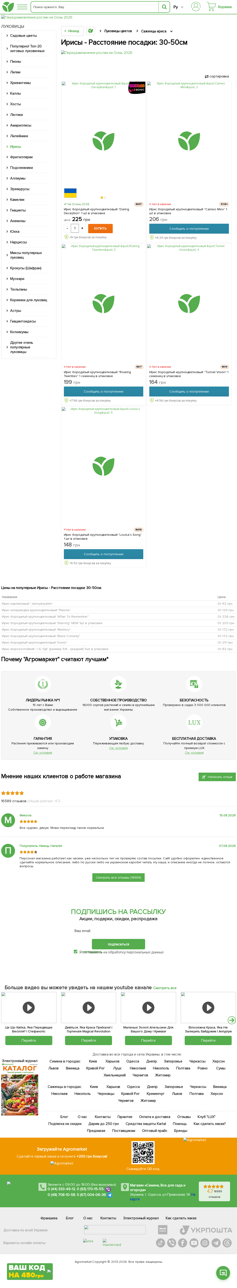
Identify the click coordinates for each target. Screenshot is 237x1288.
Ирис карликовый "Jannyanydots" (27, 603)
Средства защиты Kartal (146, 1123)
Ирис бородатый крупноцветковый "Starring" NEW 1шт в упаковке (52, 623)
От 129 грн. (226, 610)
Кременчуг (155, 1093)
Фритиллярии (21, 157)
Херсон (218, 1061)
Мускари (17, 278)
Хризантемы (20, 82)
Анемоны (17, 221)
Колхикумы (19, 332)
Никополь (161, 1068)
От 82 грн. (225, 603)
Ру (175, 7)
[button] (102, 197)
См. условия (42, 753)
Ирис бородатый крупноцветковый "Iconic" (34, 642)
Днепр (151, 1061)
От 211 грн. (225, 642)
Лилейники (19, 136)
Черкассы (197, 1061)
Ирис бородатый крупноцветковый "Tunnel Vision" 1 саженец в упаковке (188, 374)
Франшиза (49, 1218)
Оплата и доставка (154, 1117)
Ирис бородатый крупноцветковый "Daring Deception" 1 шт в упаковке (96, 211)
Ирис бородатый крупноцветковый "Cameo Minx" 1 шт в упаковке (188, 211)
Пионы (15, 61)
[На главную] (8, 7)
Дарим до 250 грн (103, 1123)
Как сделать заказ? (209, 1123)
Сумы (220, 1068)
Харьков (112, 1061)
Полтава (183, 1068)
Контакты (102, 1117)
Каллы (15, 93)
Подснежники (21, 167)
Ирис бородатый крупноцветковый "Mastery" (36, 629)
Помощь (180, 1123)
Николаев (138, 1068)
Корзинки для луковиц (28, 300)
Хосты (15, 104)
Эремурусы (19, 189)
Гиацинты (18, 210)
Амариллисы (20, 125)
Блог (64, 1117)
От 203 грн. (226, 623)
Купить (100, 228)
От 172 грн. (226, 629)
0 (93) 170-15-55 (90, 1189)
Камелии (17, 199)
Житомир (162, 1075)
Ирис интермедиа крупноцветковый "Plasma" (36, 610)
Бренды (180, 1130)
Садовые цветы (23, 35)
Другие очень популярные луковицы (21, 347)
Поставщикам (123, 1130)
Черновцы (106, 1093)
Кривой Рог (95, 1068)
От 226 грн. (226, 616)
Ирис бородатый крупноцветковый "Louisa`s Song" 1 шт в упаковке (103, 537)
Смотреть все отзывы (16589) (118, 877)
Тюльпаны (18, 289)
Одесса (132, 1061)
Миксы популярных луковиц (26, 255)
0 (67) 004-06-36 (91, 1194)
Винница (72, 1068)
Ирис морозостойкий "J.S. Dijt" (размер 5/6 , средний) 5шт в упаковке (55, 649)
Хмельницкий (115, 1075)
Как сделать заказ (181, 1218)
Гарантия (124, 1117)
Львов (53, 1068)
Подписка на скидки (64, 1123)
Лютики (16, 114)
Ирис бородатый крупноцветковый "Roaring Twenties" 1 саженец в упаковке (97, 374)
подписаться (118, 944)
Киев (93, 1061)
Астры (15, 310)
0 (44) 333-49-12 (61, 1189)
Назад (73, 31)
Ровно (203, 1068)
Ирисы (15, 146)
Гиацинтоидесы (23, 321)
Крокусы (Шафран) (25, 268)
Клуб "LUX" (206, 1117)
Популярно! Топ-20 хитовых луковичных (27, 48)
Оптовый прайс (154, 1130)
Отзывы (184, 1117)
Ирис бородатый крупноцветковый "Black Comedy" (41, 636)
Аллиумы (17, 178)
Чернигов (140, 1075)
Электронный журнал (141, 1218)
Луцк (117, 1068)
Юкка (14, 231)
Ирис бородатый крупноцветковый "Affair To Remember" (45, 616)
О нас (82, 1117)
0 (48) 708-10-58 (61, 1194)
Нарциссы (18, 242)
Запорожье (173, 1061)
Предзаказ (96, 1130)
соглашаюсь (92, 951)
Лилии (15, 72)
